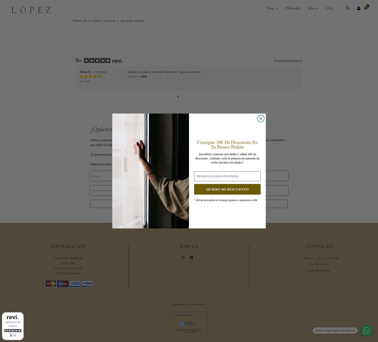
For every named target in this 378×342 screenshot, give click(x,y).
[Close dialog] (260, 118)
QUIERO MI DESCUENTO (227, 189)
